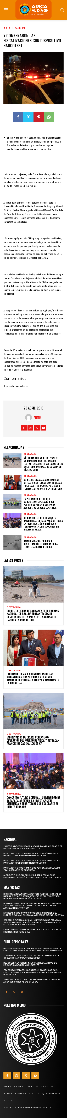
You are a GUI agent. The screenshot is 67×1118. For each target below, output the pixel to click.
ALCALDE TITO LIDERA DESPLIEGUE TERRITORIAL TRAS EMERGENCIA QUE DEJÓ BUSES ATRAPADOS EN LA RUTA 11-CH (32, 876)
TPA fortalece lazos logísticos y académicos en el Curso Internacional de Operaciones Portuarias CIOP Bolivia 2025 (32, 972)
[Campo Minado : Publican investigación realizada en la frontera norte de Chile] (12, 542)
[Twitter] (28, 117)
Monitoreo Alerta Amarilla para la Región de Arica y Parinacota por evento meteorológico (31, 854)
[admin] (29, 417)
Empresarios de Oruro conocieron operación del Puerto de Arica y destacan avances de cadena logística (40, 503)
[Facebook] (18, 117)
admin (38, 417)
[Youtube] (43, 428)
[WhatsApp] (49, 117)
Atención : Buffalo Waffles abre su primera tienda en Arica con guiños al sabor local (31, 981)
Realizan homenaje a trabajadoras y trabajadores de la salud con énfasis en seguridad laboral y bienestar (32, 949)
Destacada (30, 454)
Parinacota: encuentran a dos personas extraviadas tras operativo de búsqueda (31, 869)
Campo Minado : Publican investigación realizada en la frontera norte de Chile (41, 544)
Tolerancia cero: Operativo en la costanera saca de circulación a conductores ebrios (31, 957)
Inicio (6, 27)
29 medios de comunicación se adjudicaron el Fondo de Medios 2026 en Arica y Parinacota (32, 847)
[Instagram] (30, 428)
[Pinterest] (39, 117)
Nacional (20, 27)
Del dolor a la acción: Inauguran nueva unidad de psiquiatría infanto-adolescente (30, 964)
